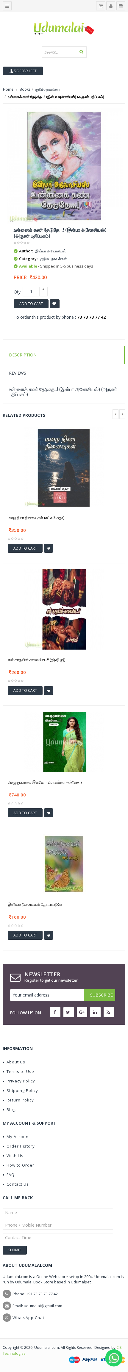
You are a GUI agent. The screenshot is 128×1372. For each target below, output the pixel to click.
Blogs (12, 1109)
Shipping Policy (22, 1090)
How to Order (20, 1165)
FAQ (11, 1174)
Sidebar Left (25, 70)
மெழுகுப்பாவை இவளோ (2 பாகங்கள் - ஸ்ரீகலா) (45, 782)
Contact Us (18, 1184)
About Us (16, 1062)
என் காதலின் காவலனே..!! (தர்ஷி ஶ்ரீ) (36, 659)
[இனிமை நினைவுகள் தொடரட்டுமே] (64, 863)
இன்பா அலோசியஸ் (50, 251)
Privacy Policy (21, 1081)
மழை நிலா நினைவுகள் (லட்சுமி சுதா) (36, 517)
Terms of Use (20, 1071)
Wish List (16, 1155)
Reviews (17, 373)
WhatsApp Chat (28, 1317)
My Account (18, 1136)
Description (23, 355)
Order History (21, 1146)
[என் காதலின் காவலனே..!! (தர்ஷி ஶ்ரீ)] (64, 609)
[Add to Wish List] (48, 548)
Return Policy (20, 1100)
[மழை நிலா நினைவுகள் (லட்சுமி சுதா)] (64, 467)
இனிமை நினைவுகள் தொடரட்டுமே (35, 904)
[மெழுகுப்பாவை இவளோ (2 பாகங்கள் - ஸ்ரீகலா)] (64, 741)
